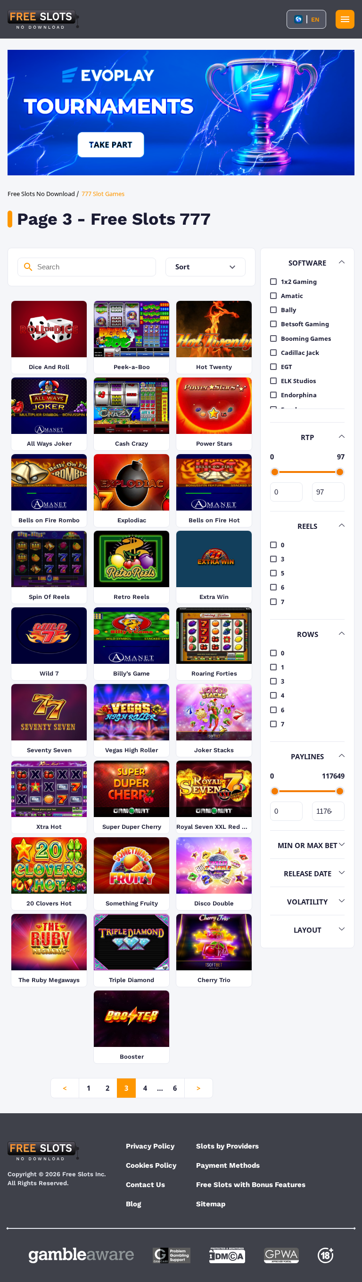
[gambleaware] (81, 1255)
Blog (133, 1204)
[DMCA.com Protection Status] (227, 1255)
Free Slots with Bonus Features (250, 1184)
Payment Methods (228, 1165)
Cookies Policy (151, 1165)
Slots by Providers (227, 1146)
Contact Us (145, 1184)
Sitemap (210, 1204)
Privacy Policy (150, 1146)
